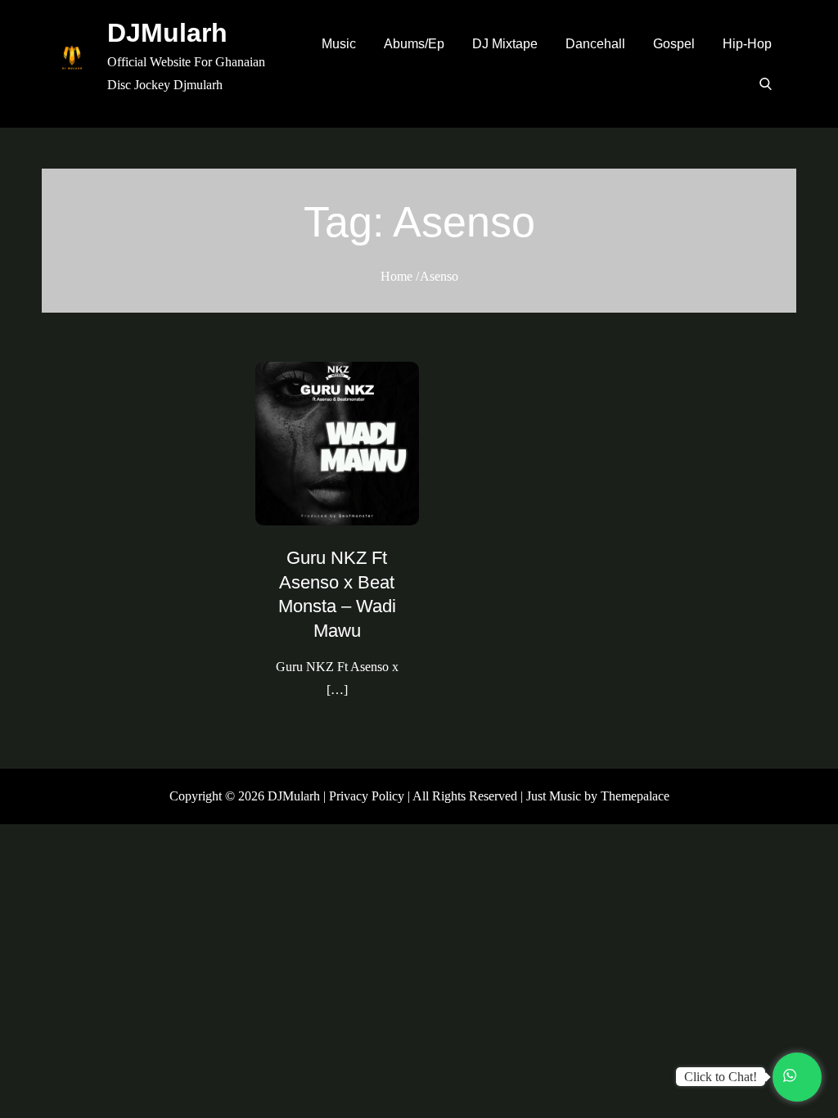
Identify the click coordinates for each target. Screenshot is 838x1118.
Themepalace (635, 796)
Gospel (674, 44)
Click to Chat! (720, 1077)
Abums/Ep (414, 44)
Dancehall (595, 44)
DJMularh (167, 32)
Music (339, 44)
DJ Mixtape (505, 44)
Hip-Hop (747, 44)
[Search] (765, 83)
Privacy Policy (366, 796)
